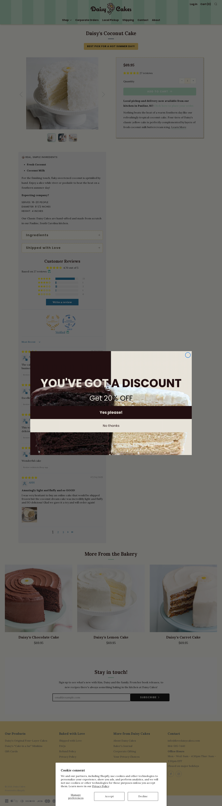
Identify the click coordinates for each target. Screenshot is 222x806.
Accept (109, 796)
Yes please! (111, 412)
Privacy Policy (100, 786)
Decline (143, 796)
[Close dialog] (187, 355)
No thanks (111, 425)
